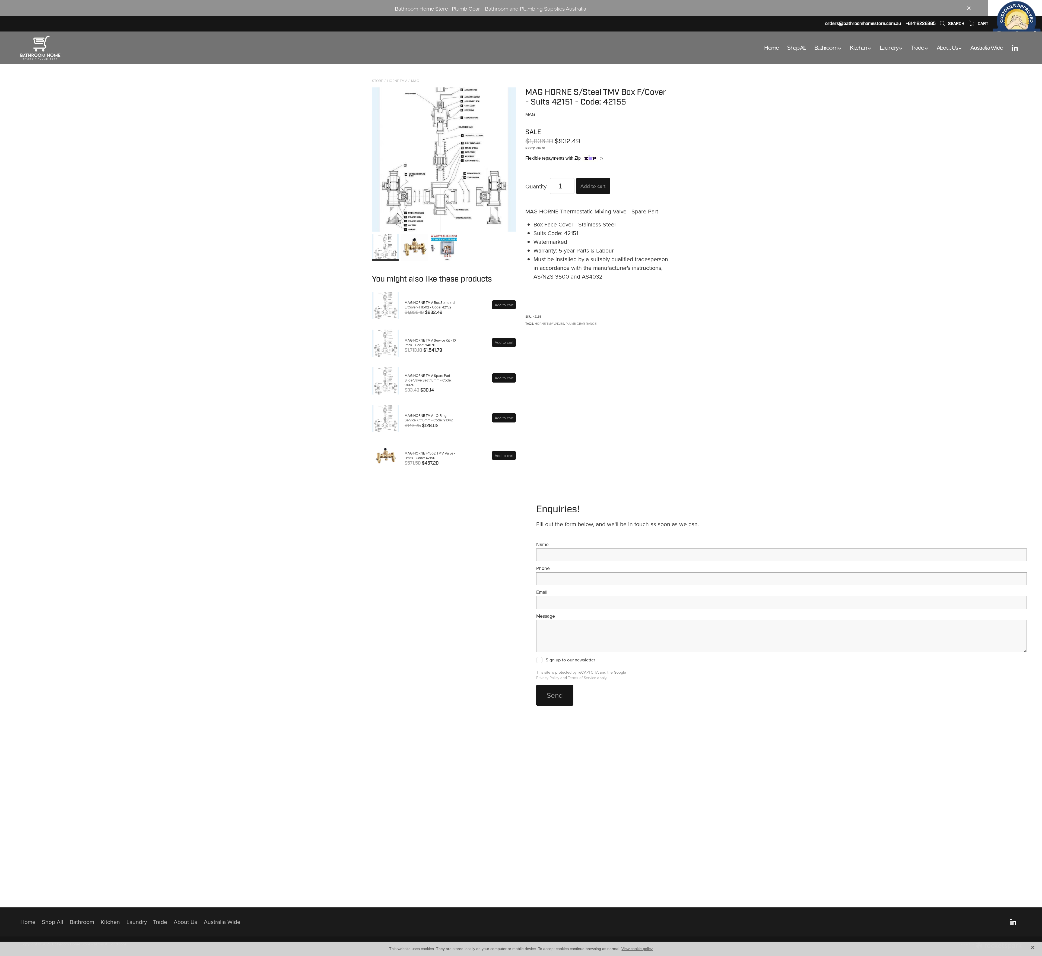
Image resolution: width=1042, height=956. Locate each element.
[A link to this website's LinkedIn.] (1015, 48)
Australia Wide (986, 47)
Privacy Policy (547, 677)
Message (545, 616)
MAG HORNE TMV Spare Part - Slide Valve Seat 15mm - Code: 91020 (428, 380)
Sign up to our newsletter (570, 660)
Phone (543, 568)
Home (771, 47)
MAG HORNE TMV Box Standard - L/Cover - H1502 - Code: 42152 (431, 305)
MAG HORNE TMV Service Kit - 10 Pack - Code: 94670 (430, 342)
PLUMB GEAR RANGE (581, 323)
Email (541, 592)
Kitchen (859, 47)
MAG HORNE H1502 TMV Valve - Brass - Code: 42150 (430, 455)
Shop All (796, 47)
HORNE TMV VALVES (549, 323)
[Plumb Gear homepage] (120, 48)
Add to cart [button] (593, 186)
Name (542, 544)
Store (377, 80)
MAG (415, 80)
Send (555, 695)
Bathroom (826, 47)
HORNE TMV (397, 80)
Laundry (889, 47)
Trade (918, 47)
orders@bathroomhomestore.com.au (863, 23)
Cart (982, 23)
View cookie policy (637, 948)
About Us (948, 47)
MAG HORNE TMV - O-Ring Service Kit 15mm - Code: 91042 (429, 417)
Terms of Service (582, 677)
